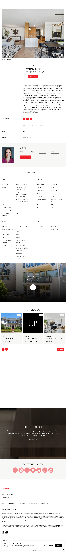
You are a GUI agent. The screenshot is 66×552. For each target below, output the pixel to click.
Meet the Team (12, 503)
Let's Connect (44, 503)
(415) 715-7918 (42, 153)
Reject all (43, 545)
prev (6, 55)
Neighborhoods (33, 503)
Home (3, 503)
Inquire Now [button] (33, 76)
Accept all (59, 545)
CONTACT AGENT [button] (25, 157)
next (9, 55)
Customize (51, 545)
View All (60, 349)
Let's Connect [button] (33, 439)
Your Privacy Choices (33, 550)
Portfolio (22, 503)
